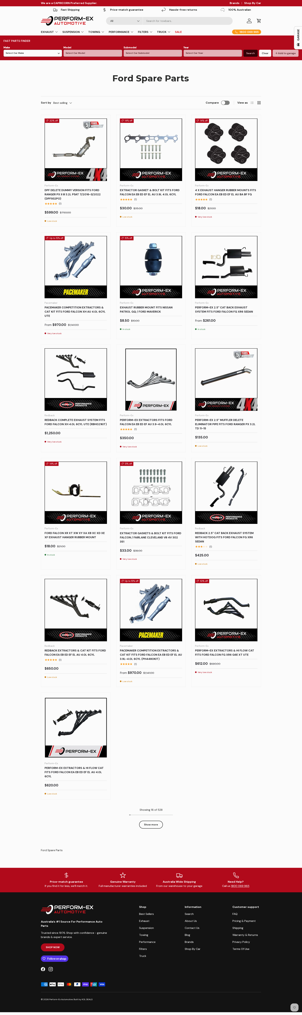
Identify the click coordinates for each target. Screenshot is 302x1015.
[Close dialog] (215, 464)
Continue (117, 535)
